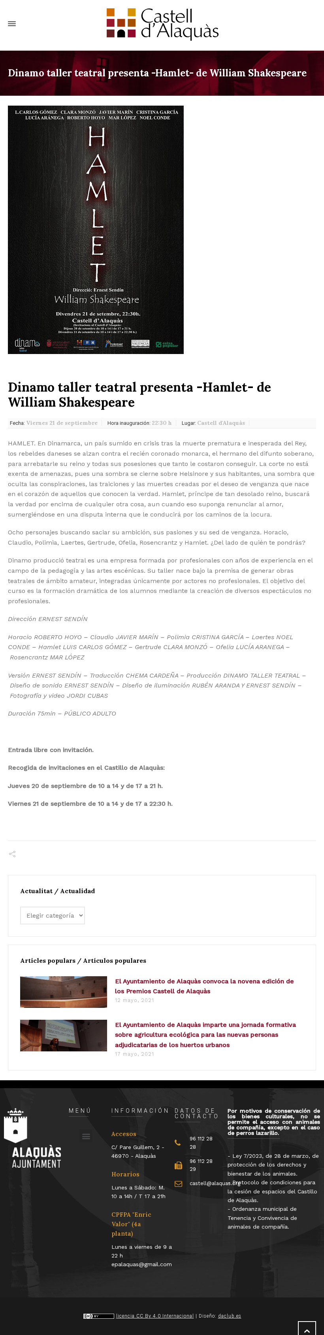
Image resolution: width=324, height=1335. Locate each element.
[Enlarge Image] (96, 230)
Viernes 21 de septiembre (54, 422)
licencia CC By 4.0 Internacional (155, 1316)
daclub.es (229, 1316)
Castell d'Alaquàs (213, 422)
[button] (85, 1135)
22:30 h (139, 422)
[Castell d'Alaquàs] (162, 24)
